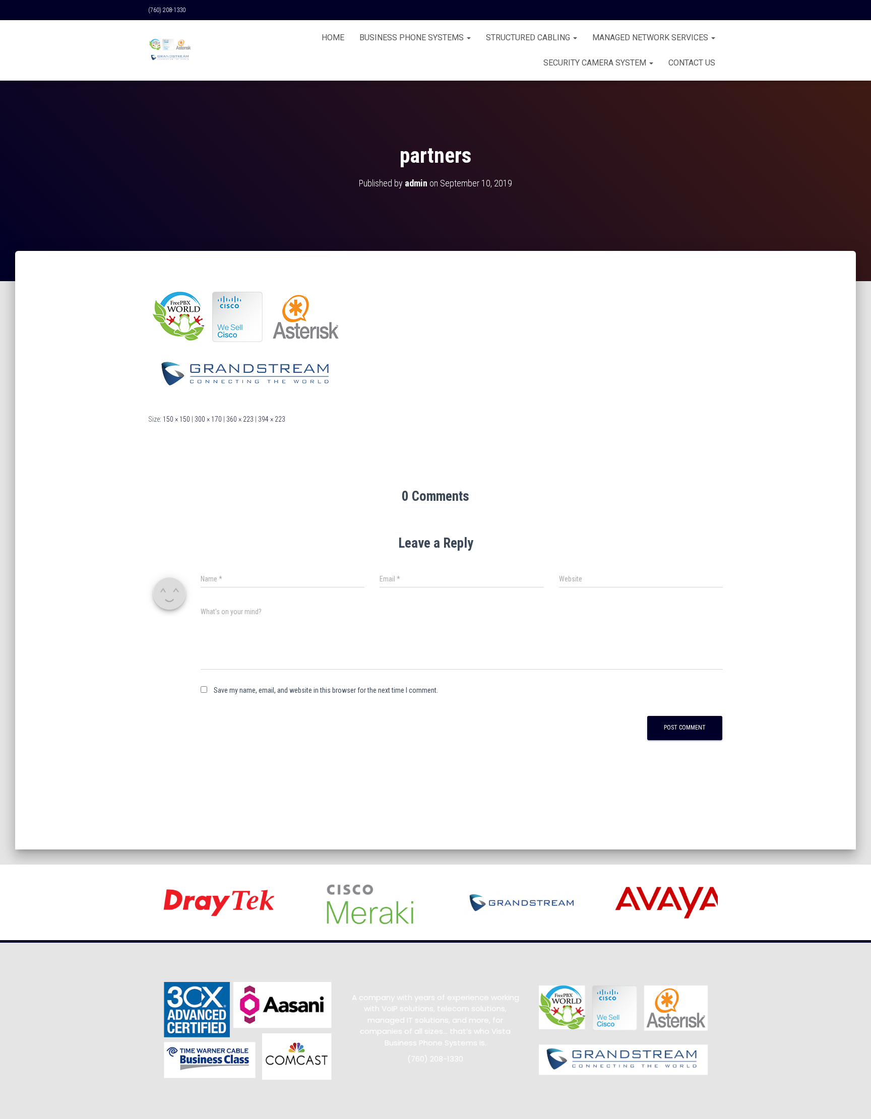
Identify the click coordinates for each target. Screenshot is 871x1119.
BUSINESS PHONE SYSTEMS (412, 37)
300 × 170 (208, 419)
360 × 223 (240, 419)
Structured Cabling (529, 37)
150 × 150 (176, 419)
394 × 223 (271, 419)
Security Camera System (595, 63)
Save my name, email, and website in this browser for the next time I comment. (326, 690)
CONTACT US (691, 63)
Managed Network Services (651, 37)
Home (333, 37)
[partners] (247, 342)
